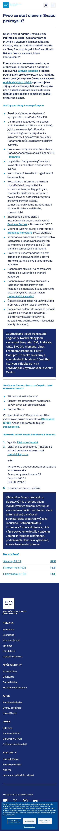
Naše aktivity (12, 664)
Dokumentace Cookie (29, 827)
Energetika (8, 635)
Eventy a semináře (12, 708)
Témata (8, 623)
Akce (6, 696)
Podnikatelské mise (12, 702)
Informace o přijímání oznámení (18, 775)
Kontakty (9, 752)
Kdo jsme (7, 728)
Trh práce (7, 646)
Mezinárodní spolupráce (15, 687)
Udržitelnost (9, 651)
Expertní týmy (10, 671)
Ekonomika (8, 629)
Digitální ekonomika (12, 656)
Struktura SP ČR (11, 733)
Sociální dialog (10, 682)
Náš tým (7, 770)
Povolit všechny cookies (45, 821)
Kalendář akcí (9, 713)
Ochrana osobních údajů (15, 744)
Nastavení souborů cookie (14, 821)
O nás (6, 721)
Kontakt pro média (12, 764)
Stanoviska (8, 677)
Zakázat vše (29, 821)
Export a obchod (11, 640)
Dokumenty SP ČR (12, 739)
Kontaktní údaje (11, 759)
